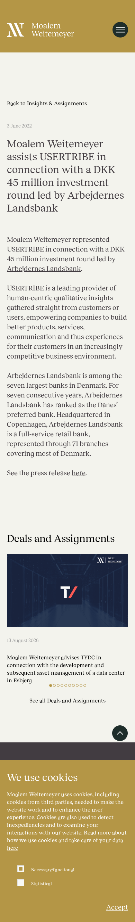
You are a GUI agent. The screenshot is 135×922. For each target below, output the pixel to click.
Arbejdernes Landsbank (44, 268)
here (12, 847)
